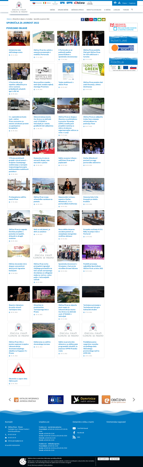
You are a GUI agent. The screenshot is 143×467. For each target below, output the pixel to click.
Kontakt (9, 421)
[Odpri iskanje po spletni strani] (132, 9)
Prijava (124, 3)
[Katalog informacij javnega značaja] (19, 399)
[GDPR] (49, 399)
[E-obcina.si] (107, 399)
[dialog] (104, 19)
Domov (9, 19)
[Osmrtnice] (78, 399)
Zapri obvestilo (115, 459)
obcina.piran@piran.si (15, 441)
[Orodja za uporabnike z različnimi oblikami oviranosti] (115, 3)
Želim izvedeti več (103, 459)
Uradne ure (44, 421)
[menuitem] (52, 9)
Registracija (132, 3)
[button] (9, 399)
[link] (83, 19)
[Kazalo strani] (119, 3)
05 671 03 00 (12, 434)
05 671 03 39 (12, 438)
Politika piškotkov (48, 465)
